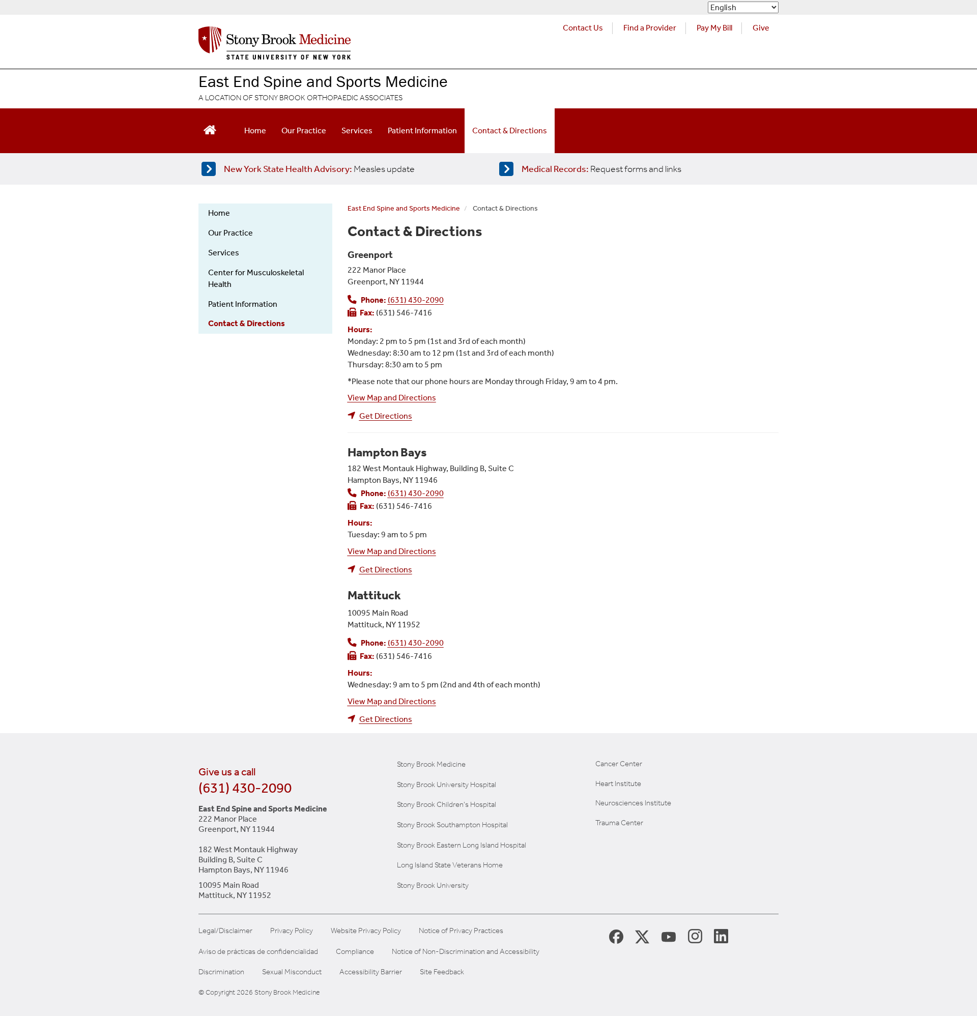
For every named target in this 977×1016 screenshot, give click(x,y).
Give (761, 28)
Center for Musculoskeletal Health (256, 278)
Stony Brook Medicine (431, 764)
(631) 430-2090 (245, 787)
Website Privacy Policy (366, 930)
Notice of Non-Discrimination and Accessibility (465, 951)
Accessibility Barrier (370, 972)
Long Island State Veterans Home (450, 864)
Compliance (355, 951)
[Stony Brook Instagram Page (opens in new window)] (695, 935)
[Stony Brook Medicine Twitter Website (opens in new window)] (668, 935)
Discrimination (221, 972)
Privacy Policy (291, 930)
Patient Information (422, 130)
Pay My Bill (714, 28)
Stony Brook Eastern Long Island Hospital (461, 845)
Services (356, 130)
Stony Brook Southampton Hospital (452, 824)
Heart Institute (618, 783)
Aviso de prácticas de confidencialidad (258, 951)
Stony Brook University (433, 885)
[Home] (274, 45)
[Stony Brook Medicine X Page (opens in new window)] (642, 936)
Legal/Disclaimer (225, 930)
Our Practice (303, 130)
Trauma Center (619, 822)
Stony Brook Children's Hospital (446, 804)
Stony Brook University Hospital (446, 784)
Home (255, 130)
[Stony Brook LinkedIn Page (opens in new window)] (721, 935)
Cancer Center (618, 763)
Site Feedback (442, 972)
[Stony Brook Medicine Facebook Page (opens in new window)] (616, 936)
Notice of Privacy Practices (461, 930)
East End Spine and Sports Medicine (323, 81)
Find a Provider (649, 28)
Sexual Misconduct (292, 972)
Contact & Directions (509, 130)
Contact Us (583, 28)
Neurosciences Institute (633, 802)
